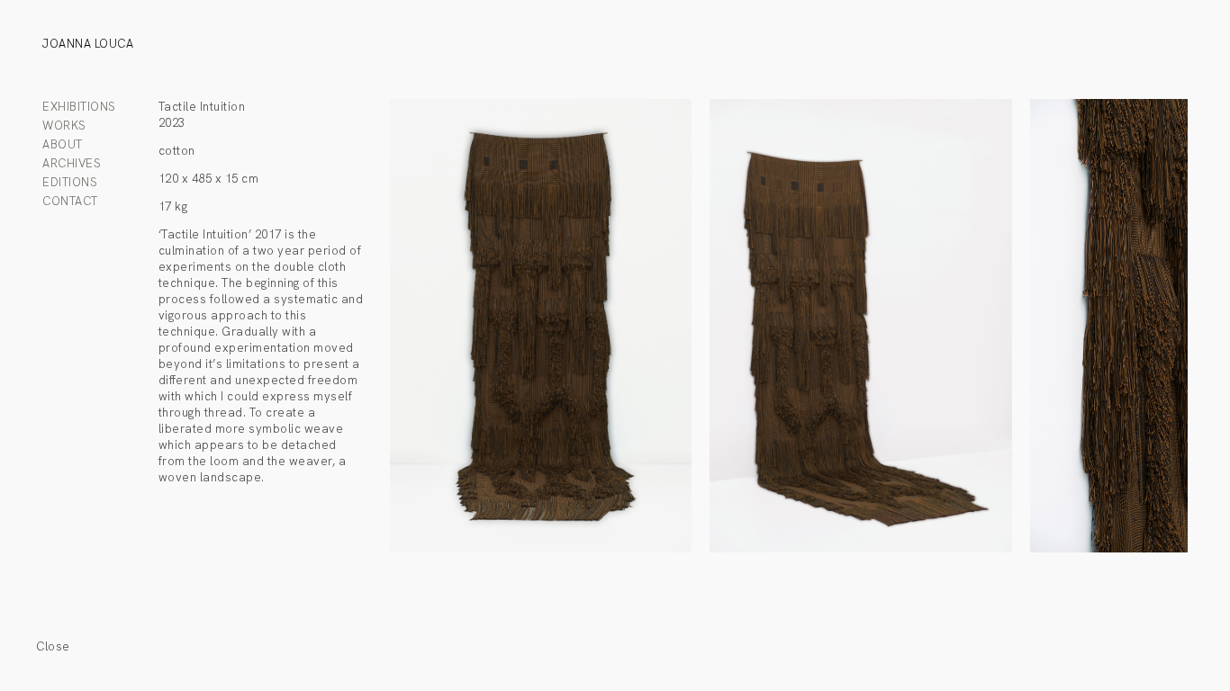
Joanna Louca (87, 43)
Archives (71, 163)
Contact (70, 201)
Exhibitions (79, 106)
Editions (69, 182)
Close (53, 646)
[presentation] (589, 332)
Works (64, 125)
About (62, 144)
